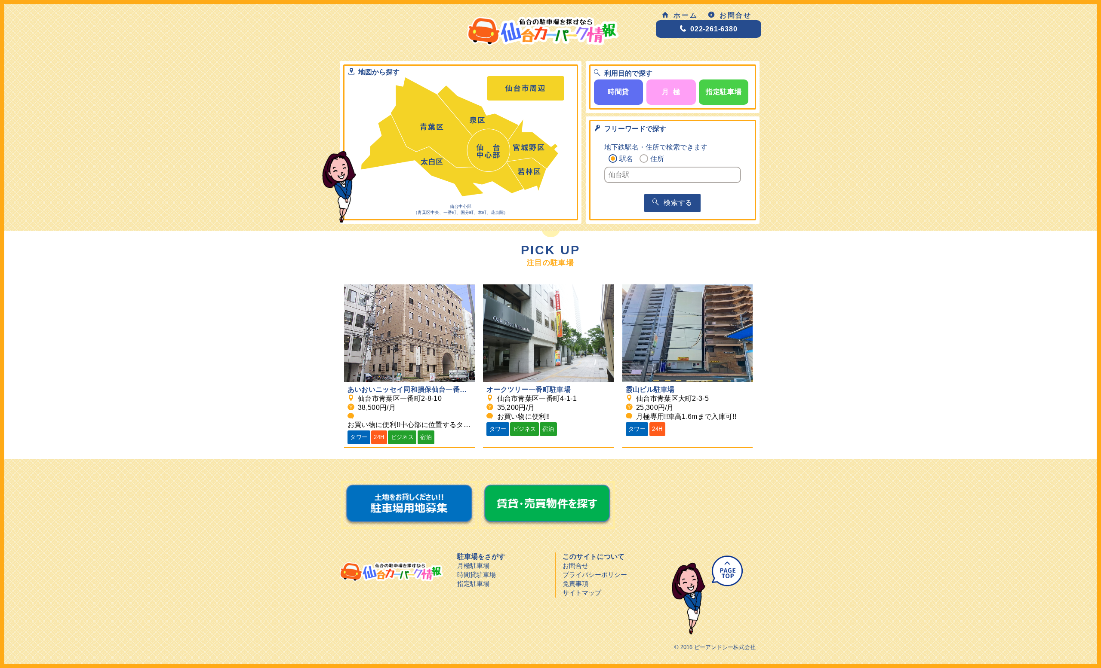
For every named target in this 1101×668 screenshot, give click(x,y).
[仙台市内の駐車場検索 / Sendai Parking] (480, 32)
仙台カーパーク (391, 571)
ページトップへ (704, 595)
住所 (657, 158)
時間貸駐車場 (476, 574)
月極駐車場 (473, 565)
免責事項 (575, 583)
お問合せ (736, 15)
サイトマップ (582, 592)
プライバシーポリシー (595, 574)
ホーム (686, 15)
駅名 (626, 158)
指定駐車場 (473, 583)
